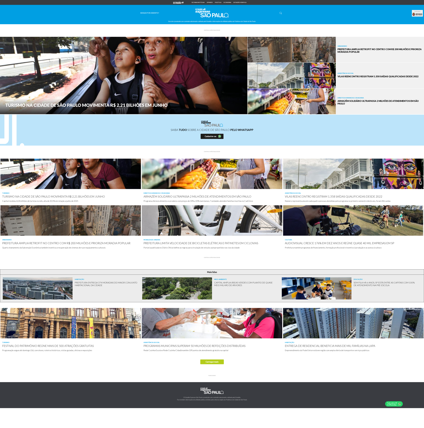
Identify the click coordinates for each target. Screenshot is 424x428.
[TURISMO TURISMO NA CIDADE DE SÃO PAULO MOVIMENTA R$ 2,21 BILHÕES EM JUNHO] (123, 75)
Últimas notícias (198, 2)
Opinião (210, 2)
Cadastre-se (210, 136)
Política (218, 2)
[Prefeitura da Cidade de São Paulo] (417, 14)
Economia (227, 2)
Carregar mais (212, 362)
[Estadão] (178, 2)
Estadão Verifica (239, 2)
